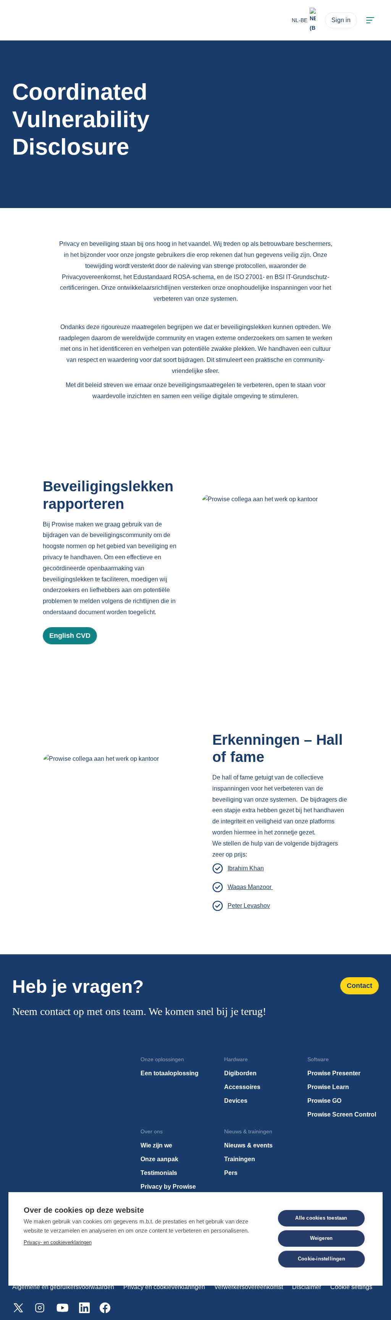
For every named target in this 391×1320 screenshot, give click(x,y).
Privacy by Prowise (168, 1186)
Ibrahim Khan (246, 868)
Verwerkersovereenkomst (248, 1287)
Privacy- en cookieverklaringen (58, 1242)
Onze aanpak (159, 1159)
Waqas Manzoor (250, 887)
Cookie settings (351, 1287)
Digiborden (240, 1073)
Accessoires (242, 1087)
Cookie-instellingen (321, 1259)
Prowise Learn (328, 1087)
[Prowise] (30, 20)
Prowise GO (324, 1100)
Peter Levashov (249, 905)
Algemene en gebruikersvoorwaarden (63, 1287)
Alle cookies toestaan (321, 1218)
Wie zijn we (156, 1145)
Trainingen (239, 1159)
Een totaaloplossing (170, 1073)
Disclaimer (306, 1287)
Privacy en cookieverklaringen (164, 1287)
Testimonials (159, 1173)
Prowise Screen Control (341, 1114)
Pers (231, 1173)
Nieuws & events (248, 1145)
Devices (235, 1100)
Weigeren (321, 1238)
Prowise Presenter (333, 1073)
